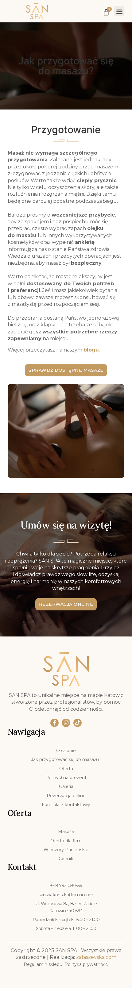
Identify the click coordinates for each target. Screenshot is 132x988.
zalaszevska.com (96, 957)
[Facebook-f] (54, 723)
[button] (119, 11)
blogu (91, 350)
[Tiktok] (77, 723)
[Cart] (106, 11)
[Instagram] (66, 723)
